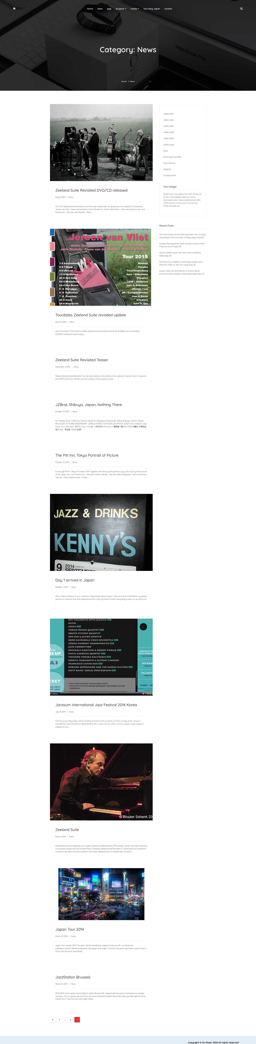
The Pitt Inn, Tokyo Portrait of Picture (87, 455)
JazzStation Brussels (72, 977)
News (71, 197)
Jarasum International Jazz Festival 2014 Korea (96, 704)
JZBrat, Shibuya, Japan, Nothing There (88, 404)
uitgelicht (167, 169)
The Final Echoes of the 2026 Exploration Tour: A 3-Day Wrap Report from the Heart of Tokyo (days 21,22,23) (182, 236)
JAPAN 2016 (168, 120)
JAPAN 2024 (168, 138)
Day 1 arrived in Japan (74, 580)
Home (124, 81)
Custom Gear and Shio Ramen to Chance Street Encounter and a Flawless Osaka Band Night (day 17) (181, 272)
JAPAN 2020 (168, 132)
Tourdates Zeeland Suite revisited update (90, 315)
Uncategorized (169, 175)
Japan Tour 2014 (69, 929)
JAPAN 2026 (168, 144)
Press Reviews (169, 163)
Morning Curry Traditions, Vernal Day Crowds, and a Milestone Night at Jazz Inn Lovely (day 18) (181, 263)
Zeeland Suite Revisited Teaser (81, 359)
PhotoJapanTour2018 (172, 157)
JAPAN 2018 (168, 126)
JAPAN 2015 (168, 114)
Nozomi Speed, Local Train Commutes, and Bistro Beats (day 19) (180, 254)
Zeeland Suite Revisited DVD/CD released (91, 190)
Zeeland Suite (67, 829)
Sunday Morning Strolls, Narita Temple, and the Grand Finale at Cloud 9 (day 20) (181, 245)
